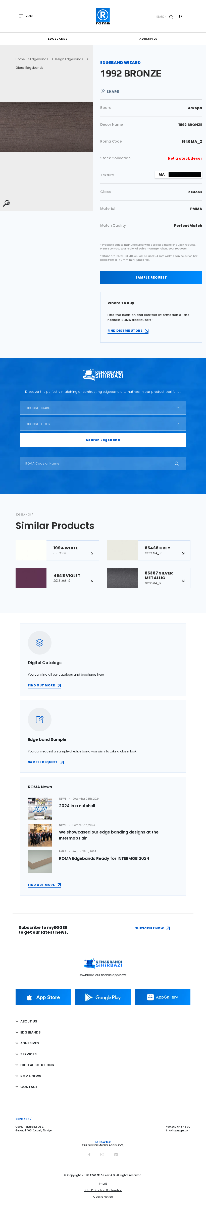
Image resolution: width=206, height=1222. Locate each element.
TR (180, 16)
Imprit (103, 1184)
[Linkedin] (116, 1154)
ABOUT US (28, 1021)
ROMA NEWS (30, 1076)
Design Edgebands (68, 59)
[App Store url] (43, 997)
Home (20, 59)
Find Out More (41, 885)
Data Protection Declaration (103, 1190)
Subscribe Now (149, 928)
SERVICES (28, 1054)
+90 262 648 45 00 (178, 1127)
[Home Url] (103, 16)
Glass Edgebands (29, 67)
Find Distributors (125, 331)
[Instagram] (102, 1154)
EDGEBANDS (30, 1032)
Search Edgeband (103, 440)
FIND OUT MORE (41, 685)
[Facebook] (89, 1154)
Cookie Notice (103, 1197)
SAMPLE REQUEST (151, 277)
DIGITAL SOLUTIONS (37, 1065)
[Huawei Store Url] (162, 997)
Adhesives (148, 39)
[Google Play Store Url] (103, 997)
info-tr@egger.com (178, 1130)
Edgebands (58, 39)
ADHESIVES (29, 1043)
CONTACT (29, 1086)
